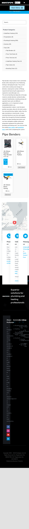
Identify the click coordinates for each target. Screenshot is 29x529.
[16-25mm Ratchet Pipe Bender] (7, 143)
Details (10, 167)
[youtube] (8, 434)
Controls (6, 44)
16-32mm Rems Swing (6, 186)
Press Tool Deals (10, 54)
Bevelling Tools (10, 68)
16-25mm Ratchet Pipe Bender (7, 153)
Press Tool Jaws (10, 57)
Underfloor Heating (9, 33)
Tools (10, 11)
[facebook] (8, 426)
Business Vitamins (18, 461)
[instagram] (8, 430)
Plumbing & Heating (9, 40)
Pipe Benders (9, 50)
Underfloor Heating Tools (13, 61)
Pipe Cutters (9, 65)
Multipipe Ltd (19, 453)
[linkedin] (8, 438)
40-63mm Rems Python (20, 153)
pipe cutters (11, 127)
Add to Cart (6, 161)
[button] (14, 222)
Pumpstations (7, 37)
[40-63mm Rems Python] (21, 143)
